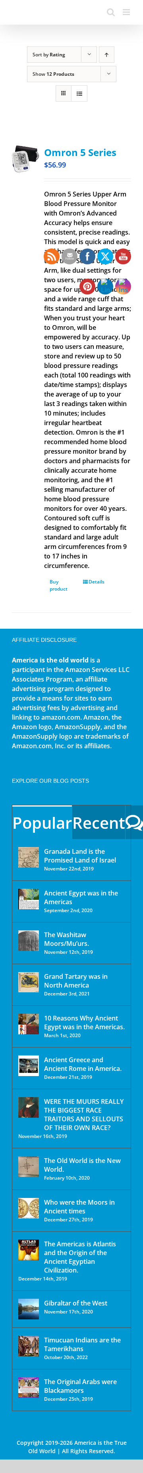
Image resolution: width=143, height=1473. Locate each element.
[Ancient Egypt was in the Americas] (28, 899)
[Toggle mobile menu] (127, 12)
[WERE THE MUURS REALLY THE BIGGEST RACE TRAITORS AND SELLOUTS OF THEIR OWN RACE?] (28, 1107)
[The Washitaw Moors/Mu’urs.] (28, 940)
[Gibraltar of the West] (28, 1309)
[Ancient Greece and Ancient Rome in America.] (28, 1065)
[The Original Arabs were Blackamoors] (28, 1387)
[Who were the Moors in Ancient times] (28, 1208)
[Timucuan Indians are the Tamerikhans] (28, 1346)
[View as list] (79, 93)
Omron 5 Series (80, 152)
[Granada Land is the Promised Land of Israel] (28, 857)
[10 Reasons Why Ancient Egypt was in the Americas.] (28, 1024)
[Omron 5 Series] (25, 159)
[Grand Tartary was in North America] (28, 982)
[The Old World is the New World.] (28, 1166)
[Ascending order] (106, 54)
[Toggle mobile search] (111, 12)
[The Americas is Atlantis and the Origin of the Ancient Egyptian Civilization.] (28, 1250)
